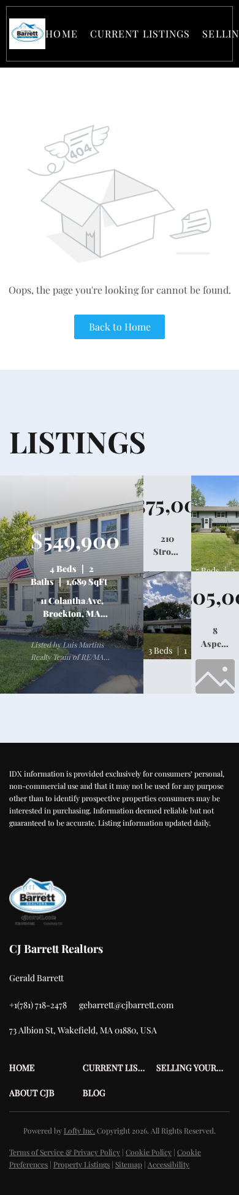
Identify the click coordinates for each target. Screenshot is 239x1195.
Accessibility (168, 1164)
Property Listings (81, 1164)
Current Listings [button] (140, 33)
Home (61, 33)
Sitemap (128, 1164)
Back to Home (120, 326)
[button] (27, 33)
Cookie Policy (149, 1152)
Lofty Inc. (79, 1130)
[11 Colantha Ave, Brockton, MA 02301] (71, 690)
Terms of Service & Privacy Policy (64, 1152)
